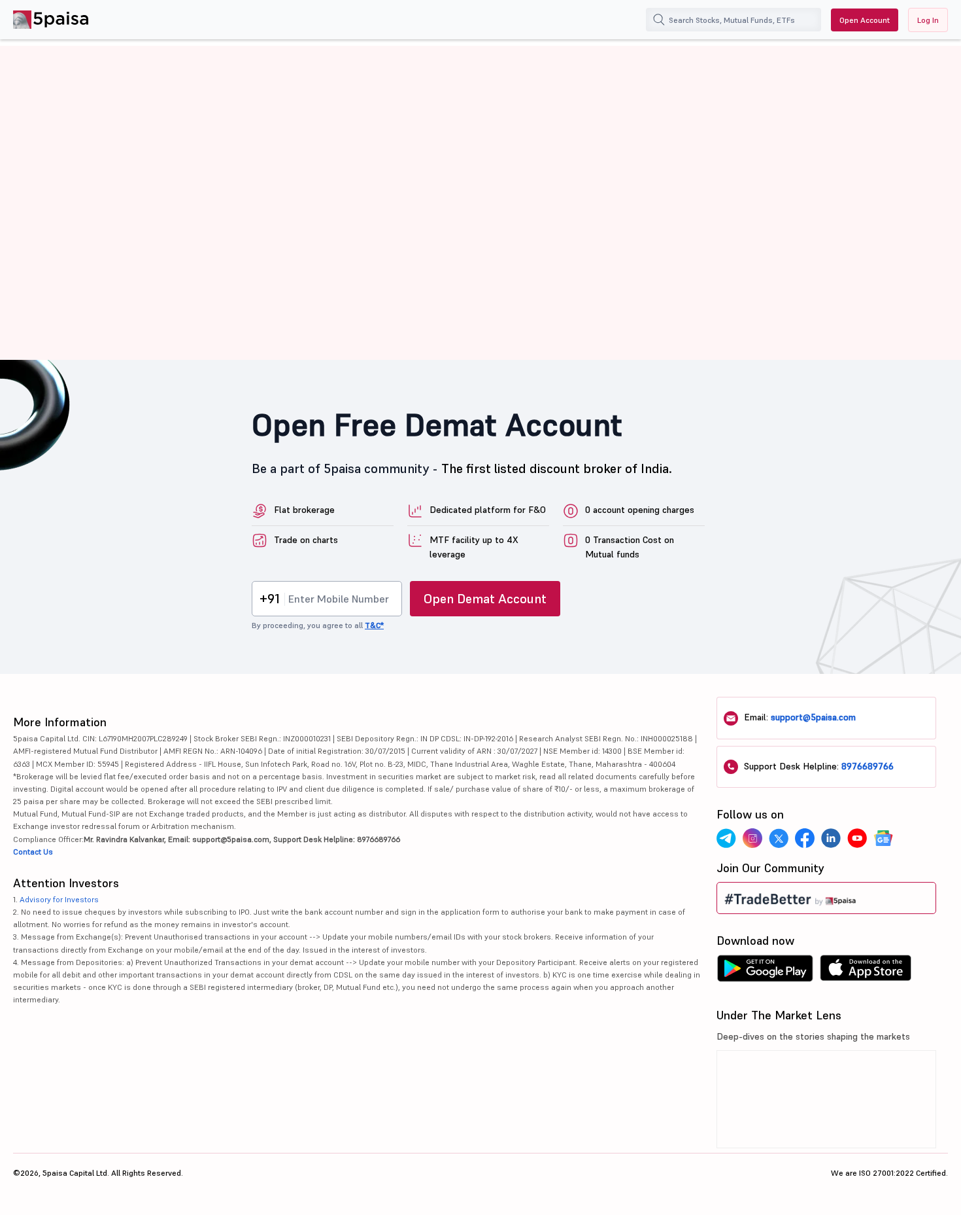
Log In (928, 20)
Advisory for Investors (59, 899)
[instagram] (752, 838)
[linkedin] (831, 838)
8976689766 (867, 766)
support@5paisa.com (813, 717)
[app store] (866, 972)
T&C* (374, 625)
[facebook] (805, 838)
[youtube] (857, 838)
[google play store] (765, 972)
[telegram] (726, 838)
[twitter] (778, 838)
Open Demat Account (485, 598)
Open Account (864, 20)
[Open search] (659, 19)
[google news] (883, 838)
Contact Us (33, 851)
